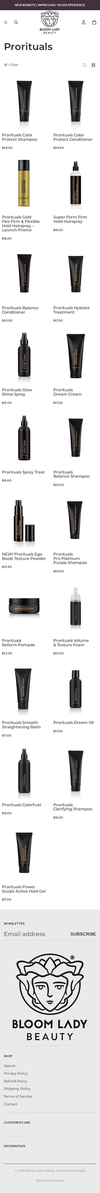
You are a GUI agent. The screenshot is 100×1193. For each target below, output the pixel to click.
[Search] (16, 22)
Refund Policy (15, 1081)
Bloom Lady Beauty (40, 1170)
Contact (10, 1104)
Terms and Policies (50, 1180)
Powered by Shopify (70, 1170)
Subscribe (83, 934)
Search (10, 1066)
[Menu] (5, 22)
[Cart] (94, 22)
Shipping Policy (17, 1089)
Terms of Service (18, 1096)
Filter (13, 65)
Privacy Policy (16, 1073)
